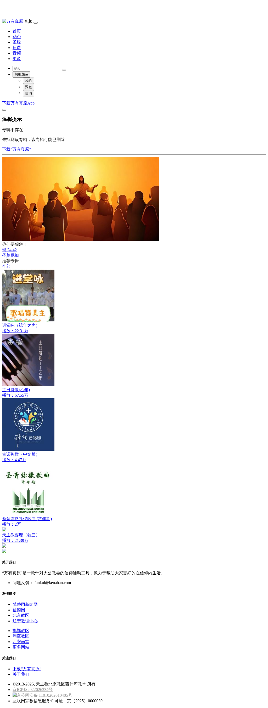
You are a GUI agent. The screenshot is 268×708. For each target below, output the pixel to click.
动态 (17, 36)
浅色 (28, 81)
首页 (17, 31)
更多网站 (21, 647)
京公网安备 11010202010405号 (44, 695)
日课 (17, 47)
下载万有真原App (18, 103)
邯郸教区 (21, 630)
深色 (28, 87)
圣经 (17, 42)
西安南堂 (21, 641)
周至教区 (21, 636)
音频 (17, 53)
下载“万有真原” (16, 149)
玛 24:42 (9, 250)
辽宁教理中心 (25, 621)
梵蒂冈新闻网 (25, 604)
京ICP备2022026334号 (33, 689)
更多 (17, 58)
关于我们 (21, 674)
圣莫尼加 (10, 255)
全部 (6, 266)
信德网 (19, 610)
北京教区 (21, 615)
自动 (28, 93)
